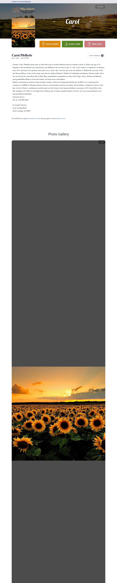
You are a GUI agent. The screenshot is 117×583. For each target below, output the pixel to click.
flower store (61, 118)
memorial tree (33, 118)
